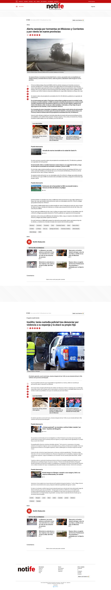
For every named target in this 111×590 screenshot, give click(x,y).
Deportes (56, 1)
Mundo (38, 1)
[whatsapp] (30, 35)
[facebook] (32, 35)
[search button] (17, 1)
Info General (44, 1)
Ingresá (93, 6)
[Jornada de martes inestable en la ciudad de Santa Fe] (36, 152)
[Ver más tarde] (28, 35)
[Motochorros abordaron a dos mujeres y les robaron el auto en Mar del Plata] (32, 264)
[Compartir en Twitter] (35, 35)
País (35, 1)
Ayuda (62, 583)
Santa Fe (21, 1)
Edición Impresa (91, 1)
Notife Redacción (39, 242)
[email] (37, 35)
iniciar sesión (52, 279)
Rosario (26, 1)
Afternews (50, 1)
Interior (31, 1)
